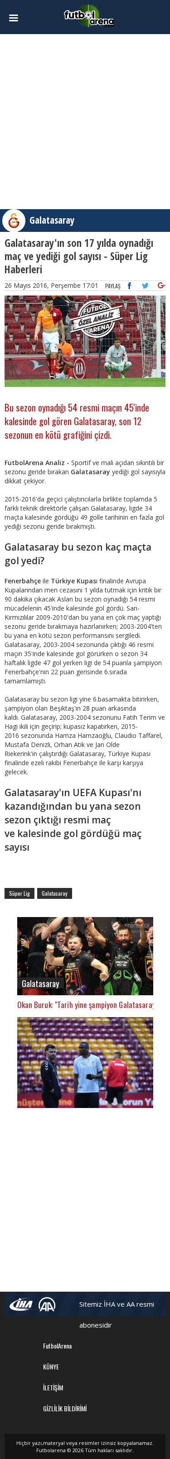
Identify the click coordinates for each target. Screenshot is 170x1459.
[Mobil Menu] (17, 18)
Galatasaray (51, 220)
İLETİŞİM (53, 1387)
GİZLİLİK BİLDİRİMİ (65, 1408)
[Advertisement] (85, 121)
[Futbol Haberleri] (89, 15)
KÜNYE (51, 1366)
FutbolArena (57, 1345)
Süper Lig (19, 893)
